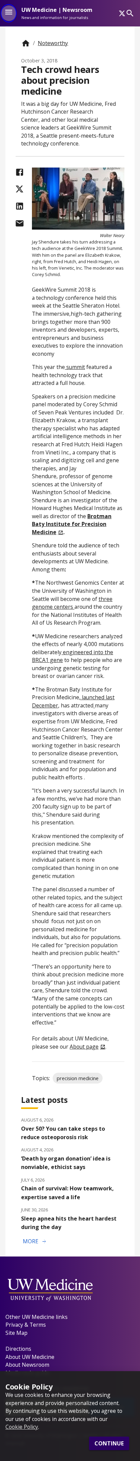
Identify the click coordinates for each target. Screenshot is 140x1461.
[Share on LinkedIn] (19, 206)
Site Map (16, 1333)
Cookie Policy (21, 1426)
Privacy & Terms (25, 1324)
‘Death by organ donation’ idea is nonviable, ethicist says (65, 1163)
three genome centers (72, 603)
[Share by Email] (19, 223)
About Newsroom (27, 1364)
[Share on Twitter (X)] (19, 189)
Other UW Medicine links (36, 1317)
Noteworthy (53, 43)
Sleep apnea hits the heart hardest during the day (69, 1223)
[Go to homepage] (25, 43)
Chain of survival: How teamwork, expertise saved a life (67, 1193)
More (35, 1241)
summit (75, 367)
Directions (18, 1348)
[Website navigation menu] (8, 13)
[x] (122, 13)
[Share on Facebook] (19, 172)
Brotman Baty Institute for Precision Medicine (71, 524)
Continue (109, 1443)
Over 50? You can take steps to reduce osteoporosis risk (63, 1133)
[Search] (130, 13)
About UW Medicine (29, 1357)
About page (84, 1046)
